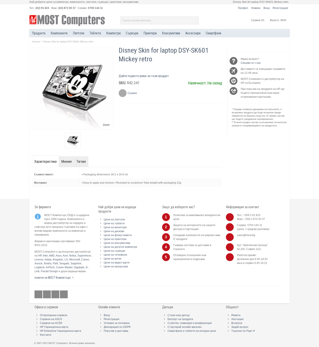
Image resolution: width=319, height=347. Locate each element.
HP (39, 255)
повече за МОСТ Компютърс (53, 277)
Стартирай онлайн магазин (185, 327)
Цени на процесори (116, 266)
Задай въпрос (239, 327)
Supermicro (84, 255)
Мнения (66, 161)
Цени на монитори (115, 227)
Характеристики (45, 161)
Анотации (237, 319)
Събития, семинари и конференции (190, 323)
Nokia (72, 255)
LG (66, 259)
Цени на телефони (115, 254)
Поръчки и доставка (116, 330)
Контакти (45, 334)
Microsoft (74, 259)
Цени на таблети (114, 223)
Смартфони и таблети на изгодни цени (192, 330)
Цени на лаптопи (114, 219)
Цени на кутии (112, 258)
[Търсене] (195, 20)
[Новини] (64, 294)
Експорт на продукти (180, 319)
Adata (47, 259)
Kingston (58, 259)
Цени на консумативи (117, 243)
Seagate (64, 263)
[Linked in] (55, 294)
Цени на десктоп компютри (120, 246)
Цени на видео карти (117, 262)
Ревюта (235, 315)
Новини (255, 8)
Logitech (40, 267)
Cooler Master (64, 267)
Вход (266, 8)
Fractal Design (49, 271)
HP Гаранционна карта (54, 327)
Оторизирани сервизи (53, 315)
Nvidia (47, 263)
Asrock (39, 263)
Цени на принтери (115, 239)
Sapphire (76, 263)
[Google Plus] (47, 294)
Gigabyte (79, 267)
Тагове (81, 161)
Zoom (106, 124)
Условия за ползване (117, 323)
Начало (36, 41)
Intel (45, 255)
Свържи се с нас (251, 62)
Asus (59, 255)
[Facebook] (39, 294)
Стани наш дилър (179, 315)
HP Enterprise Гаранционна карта (60, 330)
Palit (55, 263)
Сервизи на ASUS (51, 319)
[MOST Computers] (67, 20)
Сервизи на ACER (51, 323)
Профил (243, 8)
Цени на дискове (114, 231)
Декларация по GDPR (117, 327)
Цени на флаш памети (118, 235)
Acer (65, 255)
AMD (52, 255)
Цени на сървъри (114, 250)
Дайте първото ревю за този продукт (144, 76)
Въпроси (236, 323)
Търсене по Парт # (243, 330)
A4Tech (50, 267)
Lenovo (39, 259)
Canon (85, 259)
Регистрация (280, 8)
